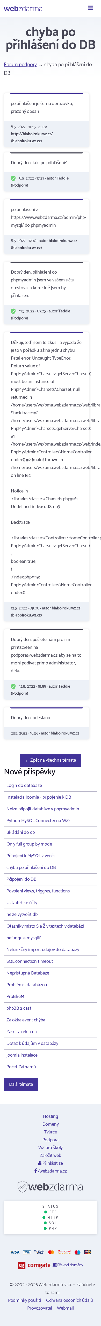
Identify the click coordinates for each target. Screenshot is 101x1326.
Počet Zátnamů (21, 1067)
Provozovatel (39, 1308)
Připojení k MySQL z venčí (30, 856)
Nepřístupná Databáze (27, 973)
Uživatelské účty (21, 903)
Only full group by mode (29, 844)
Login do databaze (24, 786)
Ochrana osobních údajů (69, 1300)
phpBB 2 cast (18, 1008)
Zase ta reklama (21, 1032)
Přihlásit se (52, 1163)
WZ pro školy (50, 1148)
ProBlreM (15, 997)
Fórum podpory (20, 64)
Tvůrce (50, 1132)
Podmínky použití (24, 1300)
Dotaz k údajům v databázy (32, 1043)
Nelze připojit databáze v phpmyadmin (42, 809)
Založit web (50, 1156)
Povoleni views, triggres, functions (38, 891)
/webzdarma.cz (52, 1171)
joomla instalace (22, 1055)
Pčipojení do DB (21, 879)
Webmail (65, 1308)
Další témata (21, 1084)
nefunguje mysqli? (23, 938)
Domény (50, 1124)
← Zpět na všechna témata (50, 760)
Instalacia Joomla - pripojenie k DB (38, 797)
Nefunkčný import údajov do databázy (42, 950)
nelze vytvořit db (22, 914)
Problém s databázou (26, 985)
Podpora (50, 1140)
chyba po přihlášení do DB (31, 868)
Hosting (50, 1116)
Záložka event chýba (25, 1020)
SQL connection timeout (29, 961)
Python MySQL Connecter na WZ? (38, 821)
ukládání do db (20, 832)
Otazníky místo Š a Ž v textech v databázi (45, 926)
